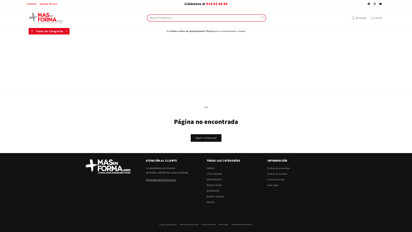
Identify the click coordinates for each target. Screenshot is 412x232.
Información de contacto (242, 224)
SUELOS (36, 87)
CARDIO (36, 40)
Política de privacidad (278, 168)
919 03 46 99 (217, 3)
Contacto (32, 3)
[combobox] (206, 18)
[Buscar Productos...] (262, 17)
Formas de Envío (276, 179)
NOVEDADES (38, 71)
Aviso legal (273, 185)
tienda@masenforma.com (161, 180)
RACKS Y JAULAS (40, 79)
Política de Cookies (277, 173)
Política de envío (209, 224)
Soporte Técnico (48, 3)
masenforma (171, 224)
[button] (376, 17)
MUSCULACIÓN (39, 63)
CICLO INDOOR (39, 47)
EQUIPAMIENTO (39, 55)
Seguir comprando (206, 137)
